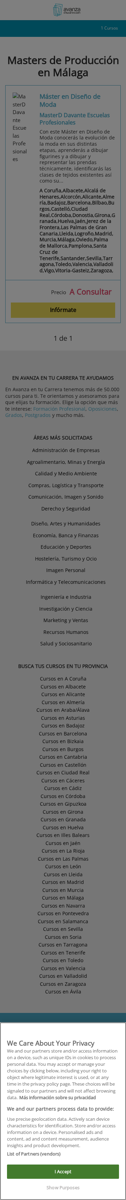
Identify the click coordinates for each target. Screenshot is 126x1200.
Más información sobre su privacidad (57, 1097)
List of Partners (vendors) (34, 1154)
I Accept (63, 1171)
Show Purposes (63, 1187)
